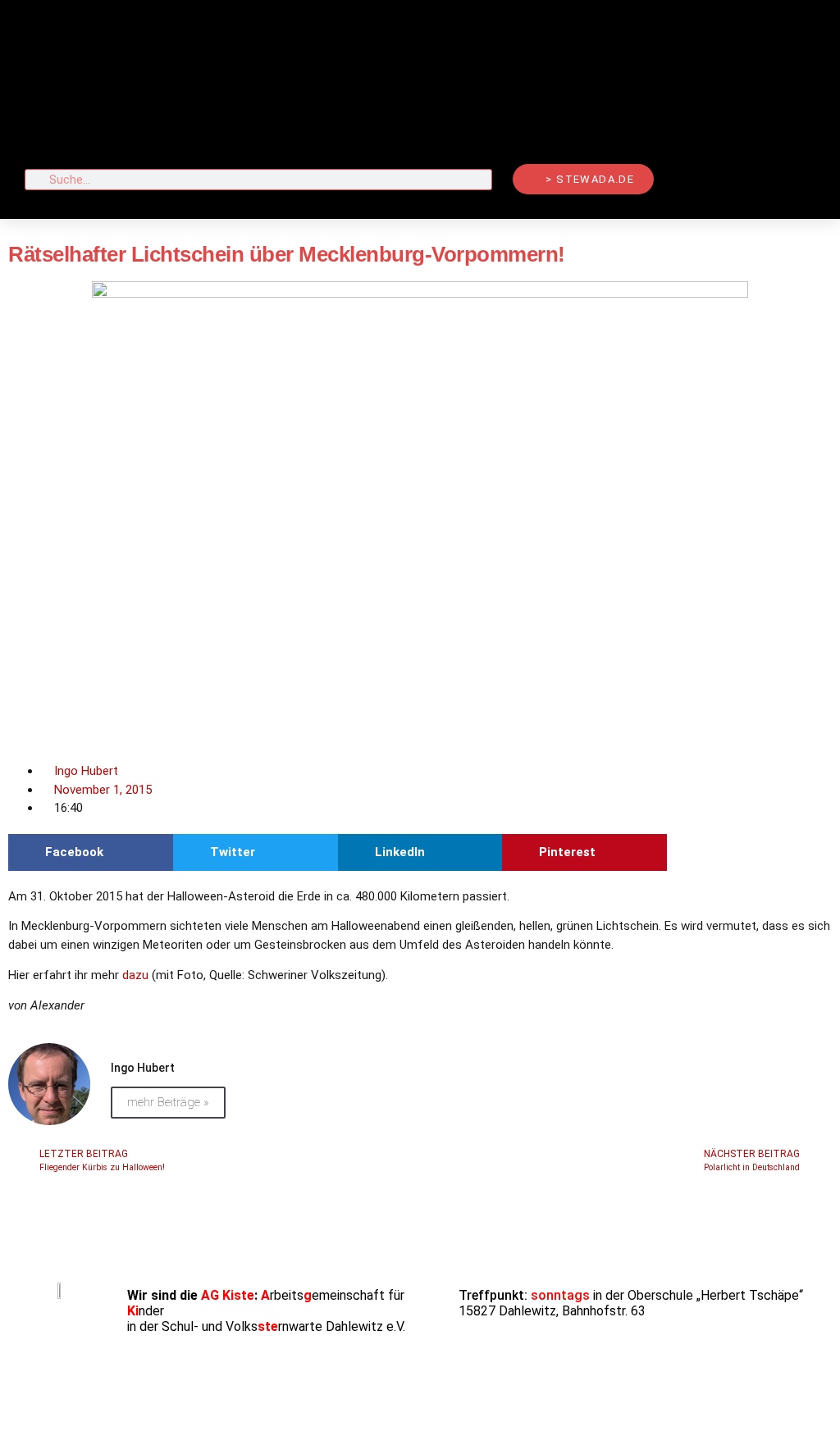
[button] (420, 82)
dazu (137, 975)
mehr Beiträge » (168, 1102)
